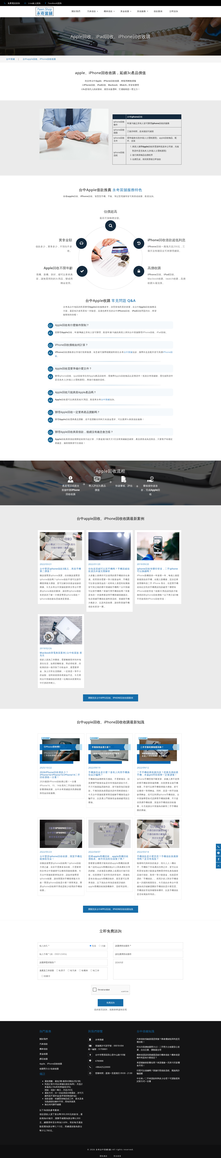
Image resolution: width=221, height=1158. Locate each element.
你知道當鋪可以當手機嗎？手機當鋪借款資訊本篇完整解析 (109, 570)
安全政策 (117, 1156)
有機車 (84, 970)
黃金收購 (124, 11)
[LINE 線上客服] (218, 853)
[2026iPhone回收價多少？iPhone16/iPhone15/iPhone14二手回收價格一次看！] (61, 750)
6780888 (99, 1060)
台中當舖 (128, 352)
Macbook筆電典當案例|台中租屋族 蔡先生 (61, 654)
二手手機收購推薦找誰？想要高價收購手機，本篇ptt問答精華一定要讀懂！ (157, 773)
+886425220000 (102, 1067)
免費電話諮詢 (14, 3)
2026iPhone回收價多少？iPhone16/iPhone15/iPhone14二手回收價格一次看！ (60, 775)
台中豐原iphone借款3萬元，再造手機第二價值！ (60, 570)
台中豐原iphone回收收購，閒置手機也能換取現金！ (61, 857)
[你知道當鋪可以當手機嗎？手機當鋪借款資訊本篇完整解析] (109, 546)
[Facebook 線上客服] (218, 859)
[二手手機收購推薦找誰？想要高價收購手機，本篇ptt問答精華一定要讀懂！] (158, 750)
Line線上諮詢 (34, 3)
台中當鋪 (10, 59)
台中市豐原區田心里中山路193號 (110, 1054)
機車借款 (108, 11)
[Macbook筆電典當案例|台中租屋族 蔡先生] (61, 630)
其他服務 (141, 11)
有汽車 (73, 970)
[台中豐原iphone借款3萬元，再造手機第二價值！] (61, 546)
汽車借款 (91, 11)
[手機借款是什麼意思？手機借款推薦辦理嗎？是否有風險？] (158, 834)
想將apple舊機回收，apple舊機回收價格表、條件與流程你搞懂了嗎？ (108, 857)
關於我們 (76, 11)
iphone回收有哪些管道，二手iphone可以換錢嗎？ (157, 570)
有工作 (95, 970)
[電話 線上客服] (218, 847)
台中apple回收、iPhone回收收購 (39, 59)
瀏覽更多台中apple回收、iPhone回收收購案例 (110, 697)
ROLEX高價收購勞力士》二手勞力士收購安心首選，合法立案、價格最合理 (158, 1048)
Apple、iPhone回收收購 (51, 1063)
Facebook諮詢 (55, 3)
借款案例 (158, 11)
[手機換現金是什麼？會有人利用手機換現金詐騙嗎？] (109, 750)
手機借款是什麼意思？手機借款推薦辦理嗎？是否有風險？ (157, 857)
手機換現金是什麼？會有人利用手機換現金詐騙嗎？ (109, 773)
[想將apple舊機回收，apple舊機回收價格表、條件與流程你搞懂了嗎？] (109, 834)
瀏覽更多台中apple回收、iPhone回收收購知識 (110, 909)
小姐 (103, 945)
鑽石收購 (44, 1058)
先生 (93, 945)
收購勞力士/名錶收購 (49, 1068)
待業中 (46, 976)
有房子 (61, 970)
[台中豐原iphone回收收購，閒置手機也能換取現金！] (61, 834)
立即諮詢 (173, 11)
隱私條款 (103, 1156)
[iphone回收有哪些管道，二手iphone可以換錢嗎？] (158, 546)
